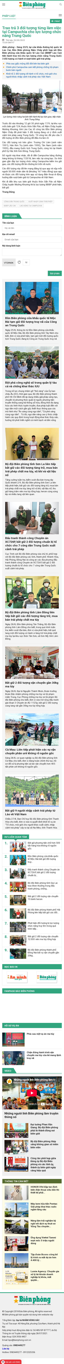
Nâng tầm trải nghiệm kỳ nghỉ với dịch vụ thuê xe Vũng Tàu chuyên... (43, 1223)
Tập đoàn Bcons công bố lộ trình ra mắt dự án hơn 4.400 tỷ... (44, 1257)
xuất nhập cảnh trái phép (40, 202)
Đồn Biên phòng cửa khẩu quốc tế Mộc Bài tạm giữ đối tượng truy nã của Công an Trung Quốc (31, 321)
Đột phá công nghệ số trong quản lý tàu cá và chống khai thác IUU (31, 384)
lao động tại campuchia (31, 206)
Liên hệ (5, 1349)
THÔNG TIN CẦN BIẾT (17, 1181)
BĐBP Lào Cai (10, 206)
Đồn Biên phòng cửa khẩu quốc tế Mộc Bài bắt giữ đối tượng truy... (43, 859)
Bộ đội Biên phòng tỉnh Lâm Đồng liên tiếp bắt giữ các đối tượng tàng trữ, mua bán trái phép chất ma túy (31, 616)
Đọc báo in (10, 967)
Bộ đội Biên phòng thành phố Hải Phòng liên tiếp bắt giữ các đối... (44, 911)
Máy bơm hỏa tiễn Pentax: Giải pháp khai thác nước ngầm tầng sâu (44, 1206)
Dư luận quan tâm (15, 837)
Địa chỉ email (8, 234)
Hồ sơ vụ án (11, 1025)
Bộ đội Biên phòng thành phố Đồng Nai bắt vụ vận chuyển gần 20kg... (43, 953)
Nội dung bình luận (11, 246)
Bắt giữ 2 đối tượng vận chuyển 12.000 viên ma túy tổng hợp (43, 938)
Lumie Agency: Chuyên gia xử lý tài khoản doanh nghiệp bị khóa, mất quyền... (45, 1275)
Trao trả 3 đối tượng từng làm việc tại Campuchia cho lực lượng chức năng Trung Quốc (31, 32)
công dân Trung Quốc (14, 202)
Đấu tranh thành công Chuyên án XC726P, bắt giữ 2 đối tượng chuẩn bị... (44, 872)
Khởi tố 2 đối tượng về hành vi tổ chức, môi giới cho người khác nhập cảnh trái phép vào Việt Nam (31, 75)
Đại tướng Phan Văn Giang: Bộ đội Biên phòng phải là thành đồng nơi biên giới (44, 1129)
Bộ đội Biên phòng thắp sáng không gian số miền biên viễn (44, 1144)
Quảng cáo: (13, 1345)
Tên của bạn (8, 223)
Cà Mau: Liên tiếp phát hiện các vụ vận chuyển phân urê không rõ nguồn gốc (30, 751)
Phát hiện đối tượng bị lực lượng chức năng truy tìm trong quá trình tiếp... (43, 926)
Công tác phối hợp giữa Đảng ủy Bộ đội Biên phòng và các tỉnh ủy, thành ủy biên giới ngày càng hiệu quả (43, 1164)
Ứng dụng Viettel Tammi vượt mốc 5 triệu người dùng (43, 1240)
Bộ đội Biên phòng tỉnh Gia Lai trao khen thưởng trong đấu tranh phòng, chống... (42, 886)
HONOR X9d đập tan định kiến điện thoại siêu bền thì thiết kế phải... (45, 1190)
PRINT (57, 21)
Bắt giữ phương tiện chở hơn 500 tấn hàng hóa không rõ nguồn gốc (44, 846)
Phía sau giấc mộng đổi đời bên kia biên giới (27, 63)
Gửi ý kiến (55, 273)
